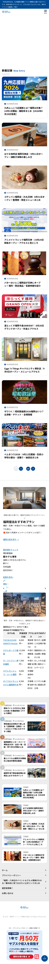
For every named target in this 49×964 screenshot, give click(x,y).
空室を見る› (8, 577)
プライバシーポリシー (11, 875)
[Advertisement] (24, 42)
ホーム (5, 870)
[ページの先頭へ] (44, 958)
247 (28, 469)
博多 (5, 583)
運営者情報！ (7, 888)
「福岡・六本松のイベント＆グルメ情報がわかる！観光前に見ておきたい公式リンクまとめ (22, 881)
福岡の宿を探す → (11, 539)
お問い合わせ (7, 893)
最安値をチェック (10, 549)
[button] (4, 588)
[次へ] (33, 469)
